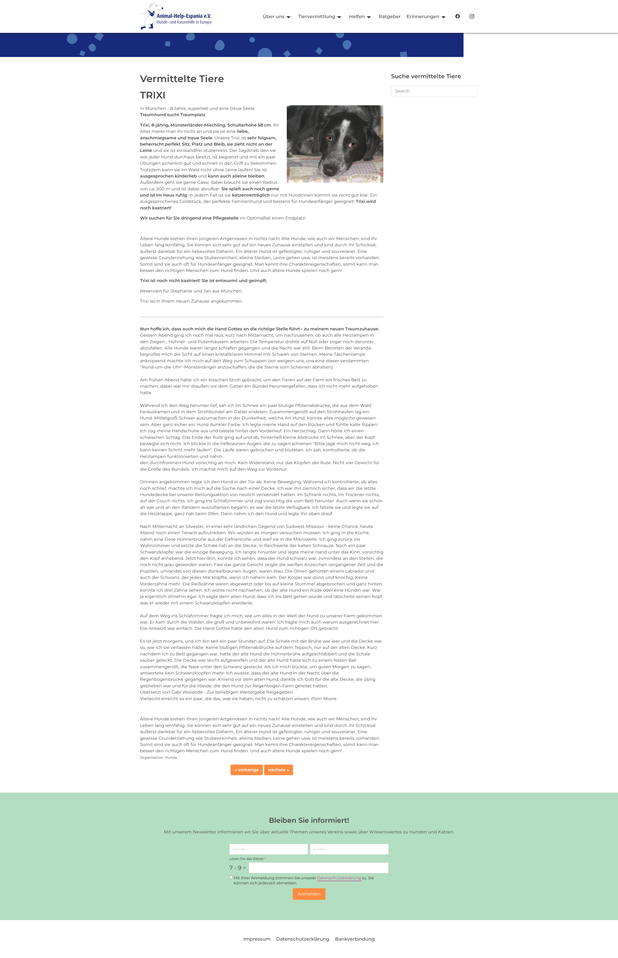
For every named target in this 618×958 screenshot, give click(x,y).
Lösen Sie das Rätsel (247, 859)
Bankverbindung (355, 939)
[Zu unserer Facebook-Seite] (457, 16)
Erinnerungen (423, 16)
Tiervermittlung (316, 16)
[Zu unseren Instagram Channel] (472, 16)
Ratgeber (390, 16)
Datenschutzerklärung (339, 878)
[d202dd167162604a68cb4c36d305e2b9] (335, 143)
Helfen (357, 16)
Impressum (256, 939)
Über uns (273, 16)
